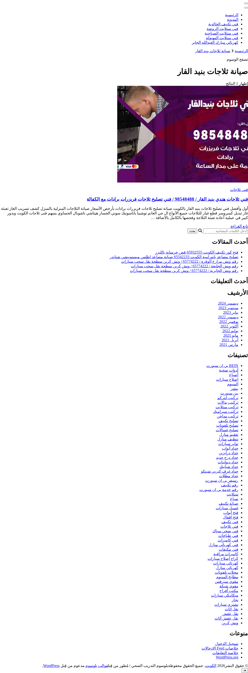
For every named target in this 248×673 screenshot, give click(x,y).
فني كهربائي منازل (223, 545)
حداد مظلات (228, 476)
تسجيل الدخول (226, 644)
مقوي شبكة (228, 586)
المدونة (232, 19)
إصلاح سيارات (227, 379)
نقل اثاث (231, 609)
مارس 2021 (228, 345)
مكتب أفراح (228, 591)
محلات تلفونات (226, 572)
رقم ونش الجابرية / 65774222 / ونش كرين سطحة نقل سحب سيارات (184, 271)
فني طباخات (228, 536)
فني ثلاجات (239, 190)
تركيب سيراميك (225, 412)
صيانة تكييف (228, 503)
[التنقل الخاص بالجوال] (246, 3)
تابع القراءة (239, 226)
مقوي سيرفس (226, 581)
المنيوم (232, 384)
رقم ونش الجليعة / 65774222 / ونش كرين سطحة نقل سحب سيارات (184, 266)
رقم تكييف (229, 485)
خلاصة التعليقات (225, 653)
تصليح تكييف (228, 421)
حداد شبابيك (228, 467)
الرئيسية (231, 15)
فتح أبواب (230, 513)
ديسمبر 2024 (228, 303)
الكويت (210, 666)
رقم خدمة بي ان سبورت (218, 490)
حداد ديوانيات (228, 462)
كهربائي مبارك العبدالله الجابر (215, 42)
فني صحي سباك (225, 531)
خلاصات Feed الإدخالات (220, 648)
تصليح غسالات (227, 430)
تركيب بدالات (227, 402)
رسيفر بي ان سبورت (221, 480)
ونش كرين (230, 623)
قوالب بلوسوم (96, 666)
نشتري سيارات (226, 604)
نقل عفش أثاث (226, 618)
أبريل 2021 (230, 340)
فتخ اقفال (230, 517)
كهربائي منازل (227, 568)
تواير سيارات (228, 444)
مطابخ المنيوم (227, 577)
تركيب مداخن (227, 416)
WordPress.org (227, 657)
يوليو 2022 (230, 331)
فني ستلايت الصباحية (221, 33)
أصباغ (233, 375)
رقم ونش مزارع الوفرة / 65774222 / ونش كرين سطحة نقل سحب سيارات (179, 261)
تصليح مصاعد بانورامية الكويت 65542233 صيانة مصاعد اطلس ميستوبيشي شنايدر (174, 257)
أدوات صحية (228, 370)
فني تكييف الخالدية (223, 24)
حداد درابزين (228, 453)
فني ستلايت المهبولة (222, 38)
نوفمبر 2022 (228, 322)
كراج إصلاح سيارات (223, 558)
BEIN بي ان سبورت (222, 366)
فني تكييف (229, 522)
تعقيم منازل (228, 434)
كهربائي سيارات (225, 563)
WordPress (51, 666)
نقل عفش (230, 614)
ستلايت (232, 494)
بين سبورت (229, 393)
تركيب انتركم (227, 398)
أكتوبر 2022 (229, 326)
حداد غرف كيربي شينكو (219, 471)
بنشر (234, 389)
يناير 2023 (230, 312)
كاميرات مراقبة (225, 554)
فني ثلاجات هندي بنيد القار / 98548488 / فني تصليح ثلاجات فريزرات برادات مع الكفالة (167, 199)
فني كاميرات (228, 540)
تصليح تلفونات (227, 425)
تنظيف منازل (227, 439)
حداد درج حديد (227, 457)
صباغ (234, 499)
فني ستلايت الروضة (222, 29)
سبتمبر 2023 (228, 308)
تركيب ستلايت (227, 407)
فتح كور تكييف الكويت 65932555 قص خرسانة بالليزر (196, 252)
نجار (235, 600)
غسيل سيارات (227, 508)
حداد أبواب (230, 448)
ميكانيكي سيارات (224, 595)
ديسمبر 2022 (228, 317)
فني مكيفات (228, 549)
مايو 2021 (230, 335)
